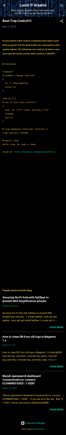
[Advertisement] (33, 257)
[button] (62, 21)
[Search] (62, 6)
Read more (57, 327)
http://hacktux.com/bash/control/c (35, 152)
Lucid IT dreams (33, 5)
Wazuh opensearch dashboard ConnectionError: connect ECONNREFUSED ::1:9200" (21, 379)
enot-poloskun (40, 429)
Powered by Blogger (35, 423)
